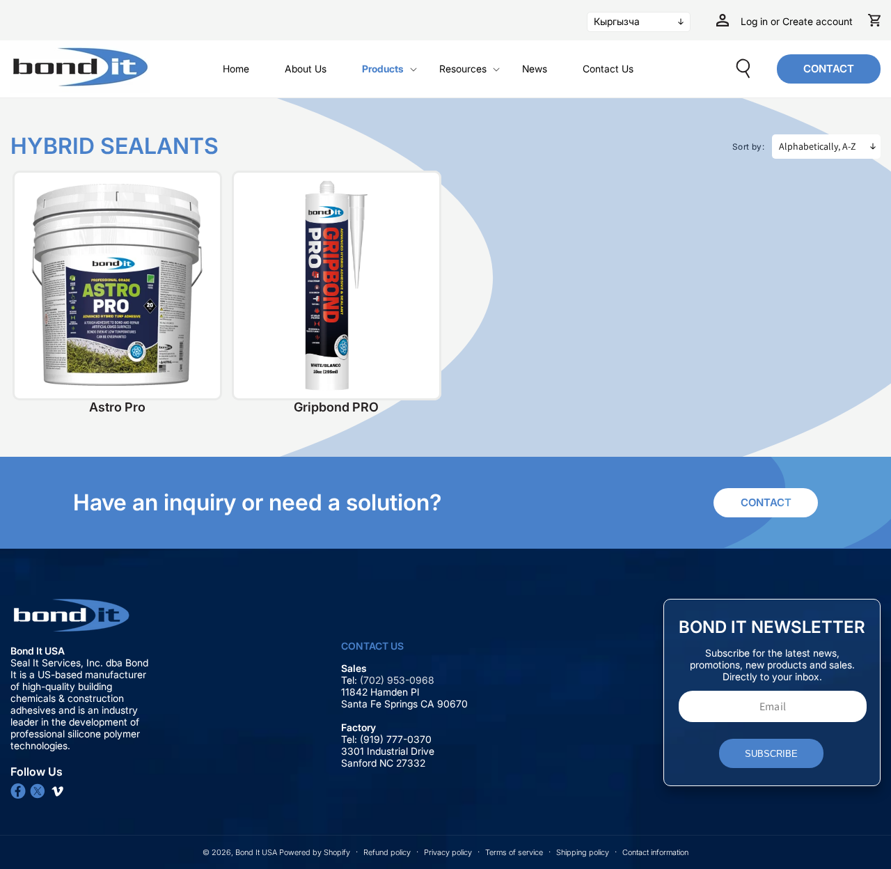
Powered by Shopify (314, 852)
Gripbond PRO (336, 407)
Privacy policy (448, 852)
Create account (817, 21)
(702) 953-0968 (398, 680)
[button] (392, 69)
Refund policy (387, 852)
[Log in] (722, 20)
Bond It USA (256, 852)
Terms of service (514, 852)
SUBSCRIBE (771, 754)
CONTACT (828, 68)
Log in (756, 21)
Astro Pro (117, 407)
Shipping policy (582, 852)
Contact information (655, 852)
